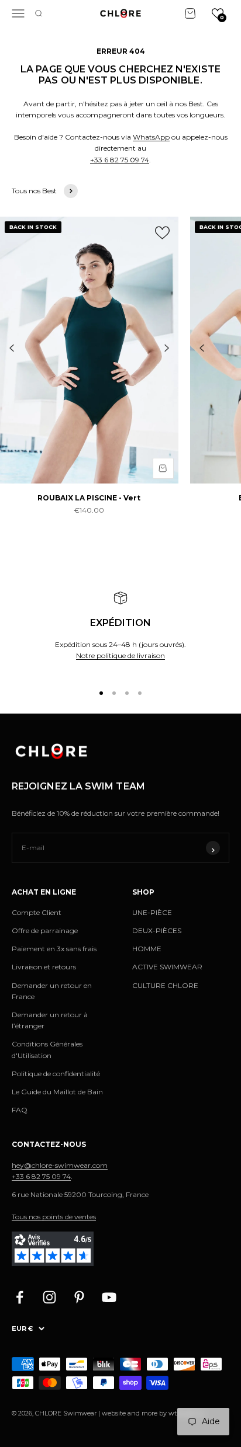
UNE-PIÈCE (152, 912)
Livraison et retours (44, 966)
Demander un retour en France (52, 991)
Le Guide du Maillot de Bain (57, 1091)
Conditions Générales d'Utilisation (47, 1049)
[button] (217, 13)
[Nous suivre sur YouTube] (109, 1297)
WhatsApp (151, 137)
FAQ (19, 1109)
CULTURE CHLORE (165, 985)
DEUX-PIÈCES (156, 930)
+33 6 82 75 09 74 (119, 159)
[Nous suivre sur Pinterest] (79, 1297)
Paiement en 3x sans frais (54, 948)
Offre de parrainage (45, 930)
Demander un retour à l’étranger (50, 1020)
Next (167, 347)
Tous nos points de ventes (54, 1216)
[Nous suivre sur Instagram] (49, 1297)
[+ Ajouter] (163, 468)
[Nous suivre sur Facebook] (19, 1297)
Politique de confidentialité (56, 1073)
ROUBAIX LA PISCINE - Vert (88, 497)
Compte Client (36, 912)
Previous (12, 347)
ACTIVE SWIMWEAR (167, 966)
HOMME (146, 948)
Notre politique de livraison (120, 655)
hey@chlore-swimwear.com (60, 1165)
